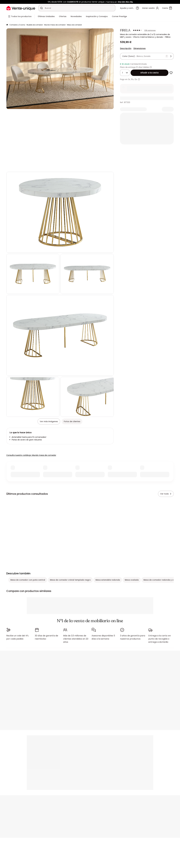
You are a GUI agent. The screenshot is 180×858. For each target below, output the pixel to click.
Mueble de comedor (35, 25)
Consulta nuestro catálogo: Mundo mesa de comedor (31, 455)
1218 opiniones (150, 30)
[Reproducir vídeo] (10, 167)
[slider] (66, 167)
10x (132, 79)
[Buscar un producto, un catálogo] (41, 8)
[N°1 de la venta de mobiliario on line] (20, 8)
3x (129, 79)
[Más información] (151, 67)
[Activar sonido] (17, 167)
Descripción (125, 48)
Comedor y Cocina (17, 25)
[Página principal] (7, 25)
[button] (60, 140)
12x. (136, 79)
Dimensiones (139, 48)
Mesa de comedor (74, 25)
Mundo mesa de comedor (54, 25)
